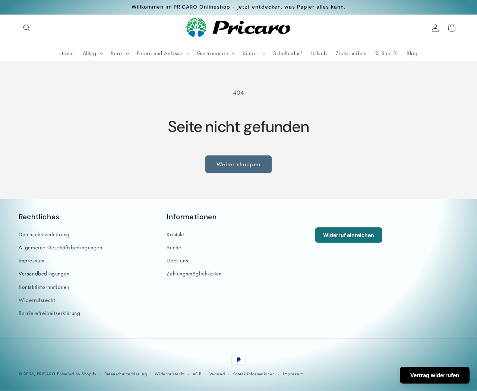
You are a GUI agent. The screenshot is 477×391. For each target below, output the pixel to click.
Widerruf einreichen (348, 235)
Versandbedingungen (44, 273)
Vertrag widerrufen (434, 375)
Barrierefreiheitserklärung (49, 313)
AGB (197, 374)
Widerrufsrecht (37, 300)
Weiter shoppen (238, 164)
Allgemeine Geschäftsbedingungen (60, 247)
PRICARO (46, 374)
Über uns (177, 260)
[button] (27, 28)
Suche (174, 247)
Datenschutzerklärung (44, 234)
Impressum (31, 260)
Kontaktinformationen (44, 287)
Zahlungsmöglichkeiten (194, 273)
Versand (217, 374)
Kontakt (175, 234)
